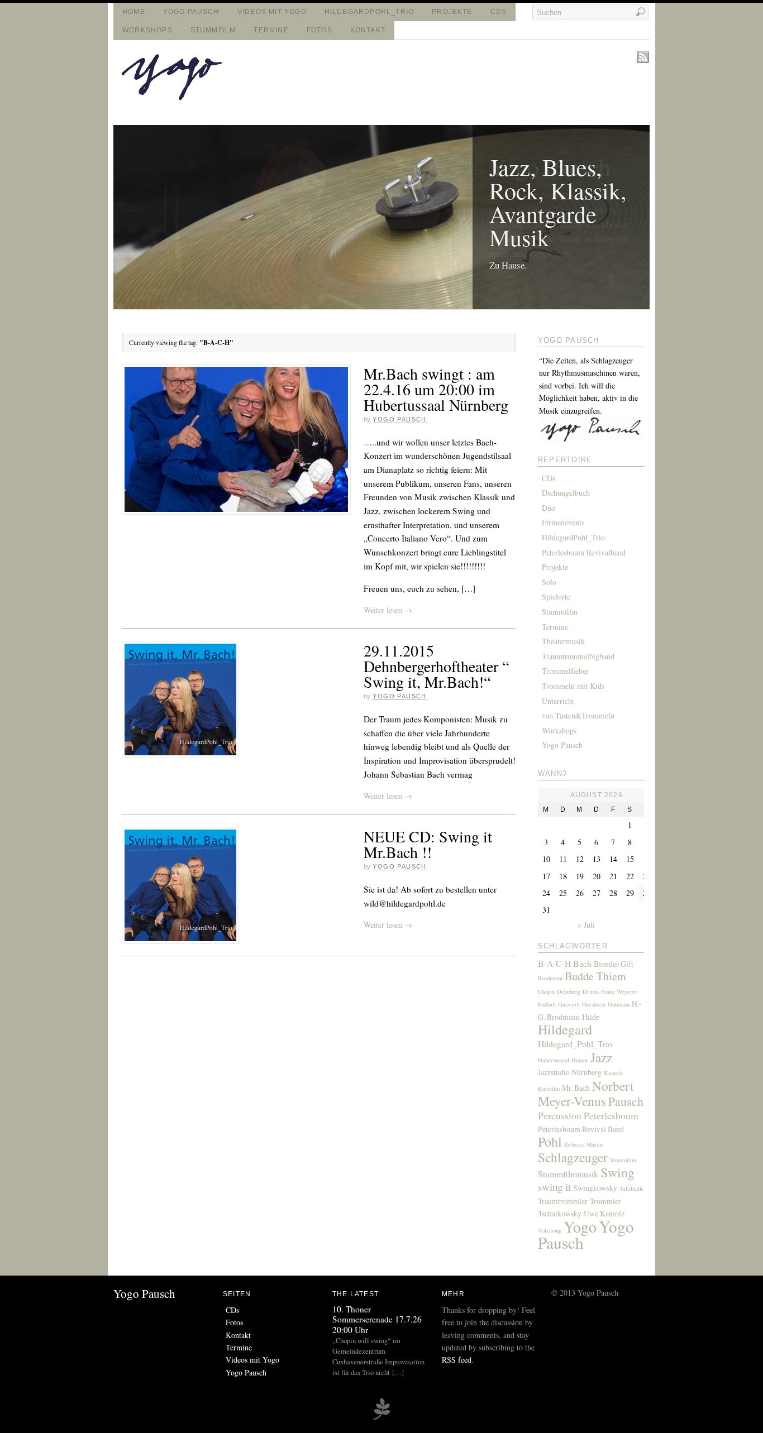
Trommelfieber (565, 670)
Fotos (319, 30)
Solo (549, 582)
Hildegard (565, 1029)
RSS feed (456, 1359)
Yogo (580, 1226)
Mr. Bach (576, 1087)
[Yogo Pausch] (172, 97)
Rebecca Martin (583, 1144)
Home (133, 12)
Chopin (546, 991)
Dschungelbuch (566, 492)
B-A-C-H (554, 963)
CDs (498, 12)
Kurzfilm (549, 1088)
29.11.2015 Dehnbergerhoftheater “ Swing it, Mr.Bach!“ (436, 666)
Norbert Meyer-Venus (586, 1093)
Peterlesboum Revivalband (584, 552)
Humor (579, 1060)
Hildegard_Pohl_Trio (575, 1043)
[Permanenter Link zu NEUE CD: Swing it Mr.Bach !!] (180, 885)
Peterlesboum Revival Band (581, 1129)
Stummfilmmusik (568, 1174)
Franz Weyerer (619, 991)
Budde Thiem (595, 976)
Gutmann (619, 1004)
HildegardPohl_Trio (369, 12)
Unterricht (558, 701)
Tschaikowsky (559, 1213)
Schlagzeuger (573, 1157)
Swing (617, 1172)
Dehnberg (568, 991)
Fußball (547, 1004)
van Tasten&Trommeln (578, 715)
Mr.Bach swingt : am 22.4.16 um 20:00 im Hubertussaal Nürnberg (436, 389)
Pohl (550, 1142)
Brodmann (550, 978)
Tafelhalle (631, 1188)
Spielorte (556, 596)
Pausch (625, 1101)
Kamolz (613, 1073)
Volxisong (549, 1230)
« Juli (586, 924)
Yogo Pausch (191, 12)
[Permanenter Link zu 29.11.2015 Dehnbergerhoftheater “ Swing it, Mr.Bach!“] (180, 699)
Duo (548, 507)
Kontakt (367, 30)
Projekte (452, 12)
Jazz (601, 1057)
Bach (582, 963)
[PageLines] (381, 1418)
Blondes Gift (613, 963)
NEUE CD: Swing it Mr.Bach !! (428, 844)
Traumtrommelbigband (578, 656)
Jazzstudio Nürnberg (570, 1072)
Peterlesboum (611, 1115)
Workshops (147, 30)
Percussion (559, 1115)
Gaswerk (569, 1004)
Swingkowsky (595, 1187)
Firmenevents (563, 522)
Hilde (590, 1017)
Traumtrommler (563, 1201)
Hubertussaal (553, 1060)
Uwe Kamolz (604, 1213)
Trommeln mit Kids (573, 685)
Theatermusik (563, 641)
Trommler (605, 1201)
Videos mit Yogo (272, 12)
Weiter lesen (388, 610)
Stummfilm (213, 30)
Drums (591, 991)
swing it (554, 1187)
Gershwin (593, 1004)
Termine (271, 30)
